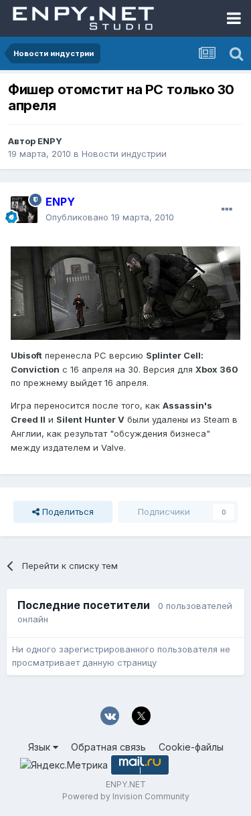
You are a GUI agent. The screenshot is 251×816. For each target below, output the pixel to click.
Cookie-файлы (191, 747)
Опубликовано (110, 217)
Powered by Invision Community (125, 796)
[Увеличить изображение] (125, 291)
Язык (40, 747)
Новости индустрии (124, 153)
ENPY (49, 141)
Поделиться (66, 511)
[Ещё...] (227, 210)
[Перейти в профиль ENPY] (24, 209)
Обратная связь (108, 747)
